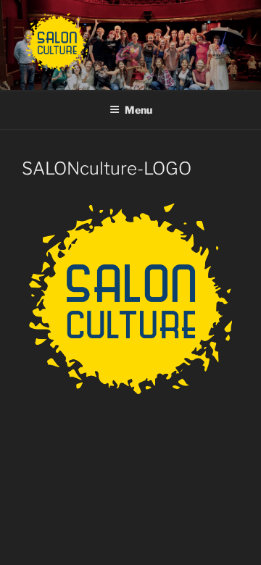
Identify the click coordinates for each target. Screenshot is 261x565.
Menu (138, 110)
